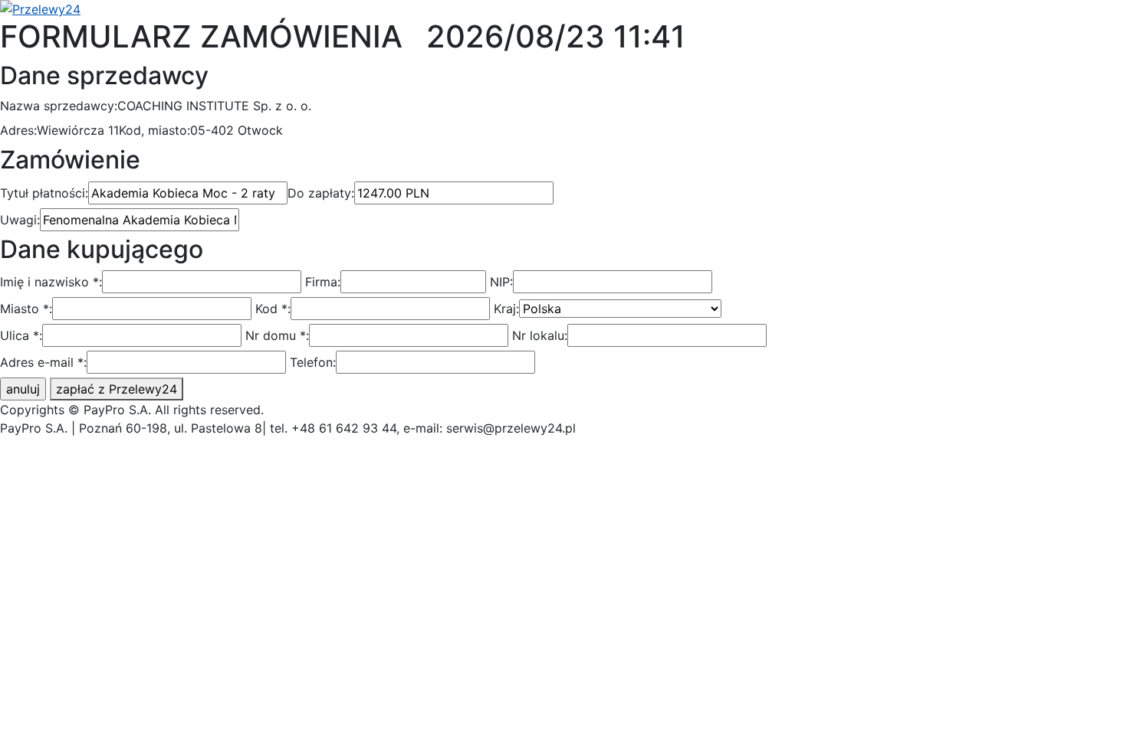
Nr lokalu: (539, 335)
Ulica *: (21, 335)
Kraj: (506, 308)
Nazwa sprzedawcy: (58, 105)
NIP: (501, 281)
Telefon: (313, 362)
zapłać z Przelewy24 (116, 389)
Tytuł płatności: (44, 193)
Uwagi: (20, 219)
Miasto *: (26, 308)
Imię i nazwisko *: (51, 281)
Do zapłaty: (321, 193)
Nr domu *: (277, 335)
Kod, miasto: (154, 130)
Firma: (322, 281)
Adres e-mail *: (43, 362)
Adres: (18, 130)
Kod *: (273, 308)
